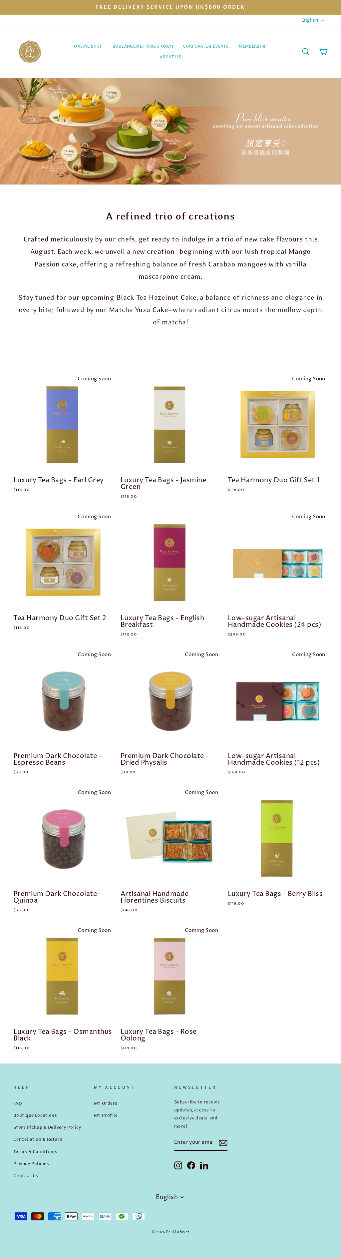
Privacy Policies (31, 1163)
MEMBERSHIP (253, 46)
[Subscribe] (223, 1143)
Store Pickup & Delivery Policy (47, 1127)
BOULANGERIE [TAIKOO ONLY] (143, 46)
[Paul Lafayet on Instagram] (178, 1165)
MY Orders (106, 1103)
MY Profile (106, 1115)
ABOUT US (170, 56)
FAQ (17, 1103)
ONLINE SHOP (88, 46)
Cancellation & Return (37, 1139)
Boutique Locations (35, 1115)
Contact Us (25, 1175)
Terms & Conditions (35, 1151)
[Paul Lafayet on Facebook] (191, 1165)
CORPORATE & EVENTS (206, 46)
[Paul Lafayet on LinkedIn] (204, 1165)
